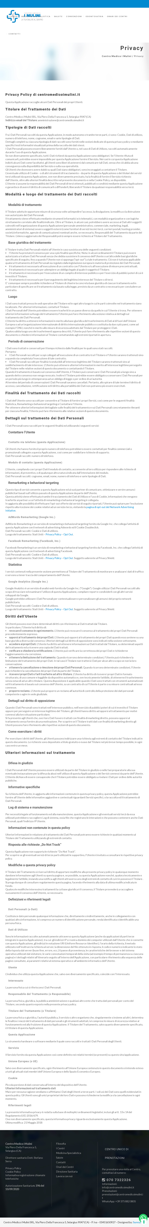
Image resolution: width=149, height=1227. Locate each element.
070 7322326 (118, 1180)
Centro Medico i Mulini (117, 56)
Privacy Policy (53, 534)
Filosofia (61, 1143)
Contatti (61, 1162)
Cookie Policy (13, 1171)
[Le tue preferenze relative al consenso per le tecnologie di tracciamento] (144, 1222)
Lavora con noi (64, 1176)
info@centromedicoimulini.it (118, 1187)
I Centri (60, 1148)
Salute (59, 1157)
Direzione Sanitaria (67, 1171)
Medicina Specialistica (68, 1152)
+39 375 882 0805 (125, 1201)
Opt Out (68, 534)
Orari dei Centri (65, 1166)
